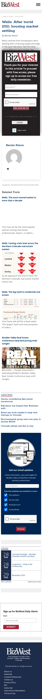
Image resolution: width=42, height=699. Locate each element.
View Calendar (6, 582)
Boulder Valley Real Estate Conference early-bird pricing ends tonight (19, 340)
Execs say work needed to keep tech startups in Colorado (19, 413)
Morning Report (14, 495)
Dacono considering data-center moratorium (17, 400)
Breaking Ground (14, 505)
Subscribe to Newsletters (14, 690)
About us (8, 671)
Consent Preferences (12, 677)
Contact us (8, 679)
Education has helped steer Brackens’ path (19, 407)
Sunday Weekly (14, 510)
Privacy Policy (10, 682)
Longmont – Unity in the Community (22, 565)
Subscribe (8, 688)
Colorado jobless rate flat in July (17, 426)
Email (5, 616)
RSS (5, 685)
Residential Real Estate (19, 185)
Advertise (8, 674)
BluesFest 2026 (18, 575)
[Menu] (38, 5)
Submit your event (34, 582)
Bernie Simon (11, 35)
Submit (21, 529)
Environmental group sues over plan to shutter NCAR (21, 420)
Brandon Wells (33, 185)
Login (20, 122)
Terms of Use (9, 693)
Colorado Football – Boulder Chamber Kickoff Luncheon (24, 555)
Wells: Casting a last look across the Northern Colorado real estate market (20, 246)
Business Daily (14, 500)
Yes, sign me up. (21, 108)
